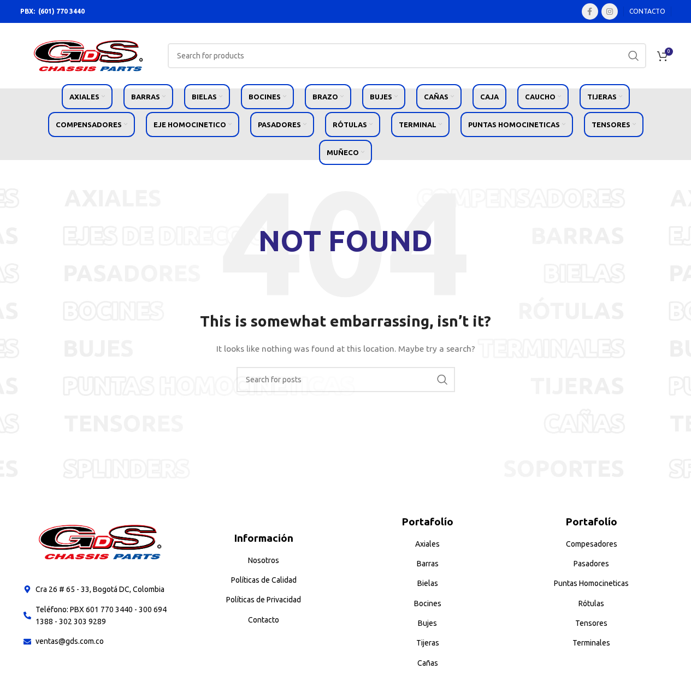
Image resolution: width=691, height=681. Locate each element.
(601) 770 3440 (61, 11)
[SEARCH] (633, 55)
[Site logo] (88, 55)
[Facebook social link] (590, 11)
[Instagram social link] (609, 11)
